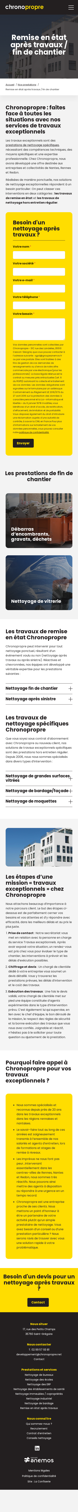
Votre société (24, 263)
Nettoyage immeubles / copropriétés (39, 1394)
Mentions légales (39, 1470)
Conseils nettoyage (39, 1438)
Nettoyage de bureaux (39, 1375)
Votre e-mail (24, 280)
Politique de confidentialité (39, 1476)
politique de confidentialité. (34, 432)
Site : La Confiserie (39, 1481)
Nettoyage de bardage (39, 1403)
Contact (38, 1302)
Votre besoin (23, 314)
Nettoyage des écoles (39, 1379)
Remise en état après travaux (39, 1408)
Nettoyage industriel (39, 1398)
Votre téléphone (26, 297)
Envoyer (23, 443)
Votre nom (22, 246)
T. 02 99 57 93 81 (39, 1349)
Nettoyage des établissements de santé (39, 1389)
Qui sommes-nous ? (39, 1424)
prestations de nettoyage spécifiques (32, 145)
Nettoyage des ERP (39, 1384)
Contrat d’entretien (39, 1433)
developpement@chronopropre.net (39, 1354)
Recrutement (39, 1428)
